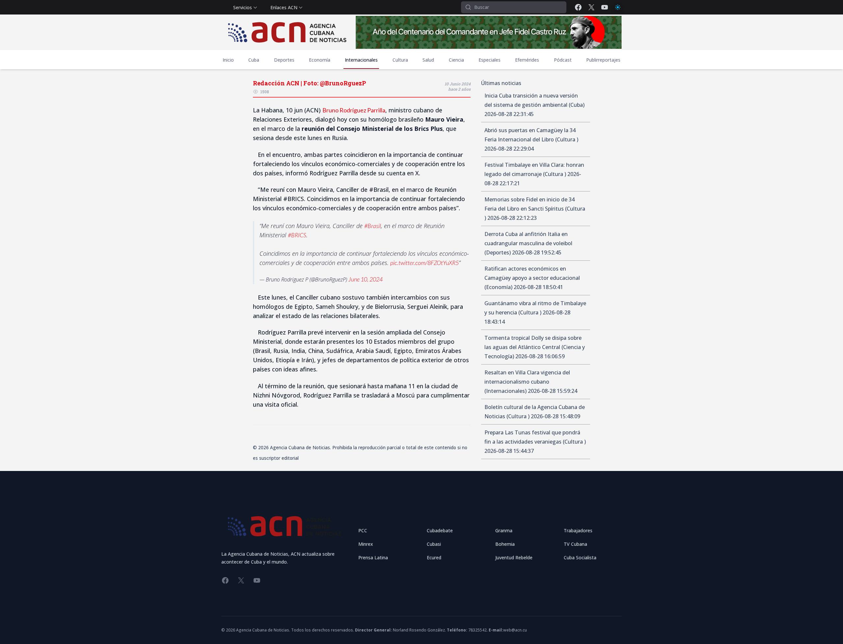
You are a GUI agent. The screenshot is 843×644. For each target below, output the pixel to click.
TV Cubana (575, 544)
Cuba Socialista (580, 557)
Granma (503, 530)
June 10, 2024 (365, 279)
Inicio (228, 60)
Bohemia (505, 544)
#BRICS (297, 235)
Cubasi (434, 544)
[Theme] (618, 7)
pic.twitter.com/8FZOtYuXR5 (424, 262)
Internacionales (361, 60)
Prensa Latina (373, 557)
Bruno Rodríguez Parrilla (353, 110)
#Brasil (372, 225)
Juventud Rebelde (513, 557)
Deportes (284, 60)
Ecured (434, 557)
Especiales (489, 60)
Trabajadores (578, 530)
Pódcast (563, 60)
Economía (319, 60)
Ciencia (456, 60)
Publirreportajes (603, 60)
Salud (428, 60)
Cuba (253, 60)
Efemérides (527, 60)
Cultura (400, 60)
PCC (362, 530)
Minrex (365, 544)
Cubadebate (440, 530)
